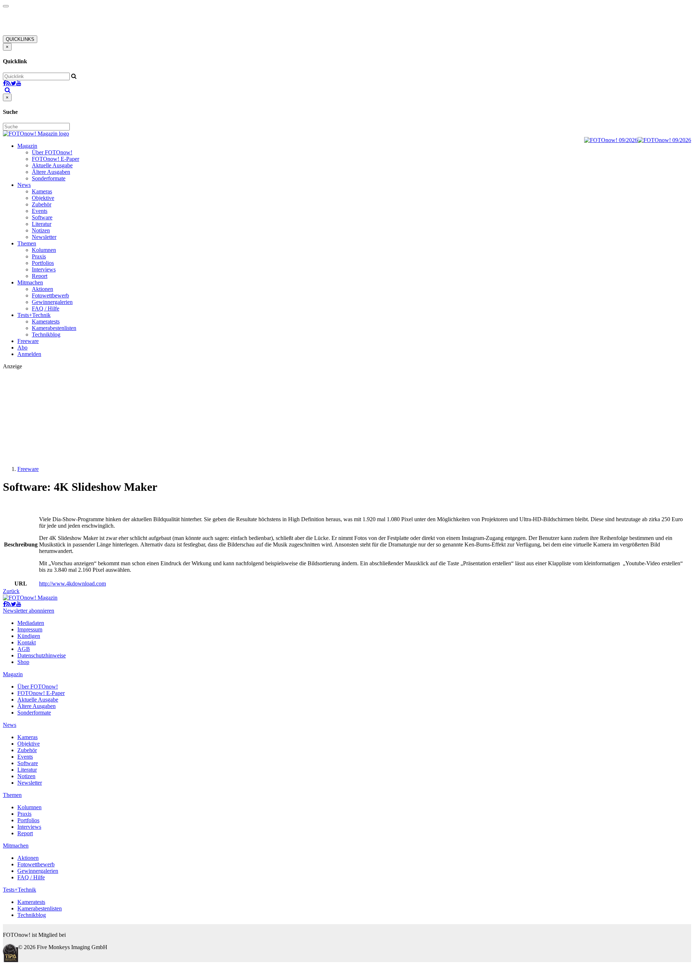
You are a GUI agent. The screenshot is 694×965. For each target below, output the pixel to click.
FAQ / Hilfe (45, 308)
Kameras (42, 191)
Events (39, 211)
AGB (23, 649)
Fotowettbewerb (50, 295)
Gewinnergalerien (52, 302)
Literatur (41, 224)
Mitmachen (30, 282)
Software (42, 217)
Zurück (11, 591)
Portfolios (43, 263)
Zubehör (41, 204)
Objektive (43, 198)
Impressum (29, 629)
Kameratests (46, 321)
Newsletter (44, 237)
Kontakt (26, 642)
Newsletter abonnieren (28, 611)
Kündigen (28, 636)
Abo (22, 347)
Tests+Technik (34, 315)
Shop (23, 662)
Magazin (27, 146)
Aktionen (42, 289)
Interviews (44, 269)
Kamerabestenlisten (54, 328)
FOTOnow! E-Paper (55, 159)
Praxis (39, 256)
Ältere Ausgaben (51, 172)
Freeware (28, 341)
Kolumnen (44, 250)
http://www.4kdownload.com (72, 583)
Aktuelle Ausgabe (52, 165)
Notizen (41, 230)
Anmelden (29, 354)
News (24, 185)
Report (39, 276)
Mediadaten (30, 623)
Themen (26, 243)
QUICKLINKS (20, 39)
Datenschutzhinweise (41, 655)
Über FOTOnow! (52, 152)
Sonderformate (48, 178)
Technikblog (46, 334)
